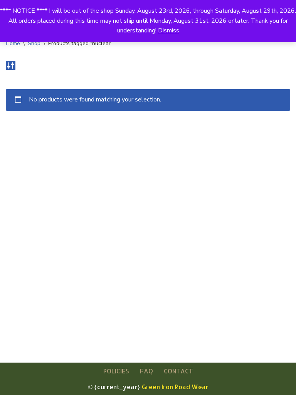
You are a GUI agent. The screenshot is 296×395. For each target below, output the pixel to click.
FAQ (146, 371)
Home (13, 43)
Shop (34, 43)
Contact (178, 371)
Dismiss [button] (168, 30)
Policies (116, 371)
